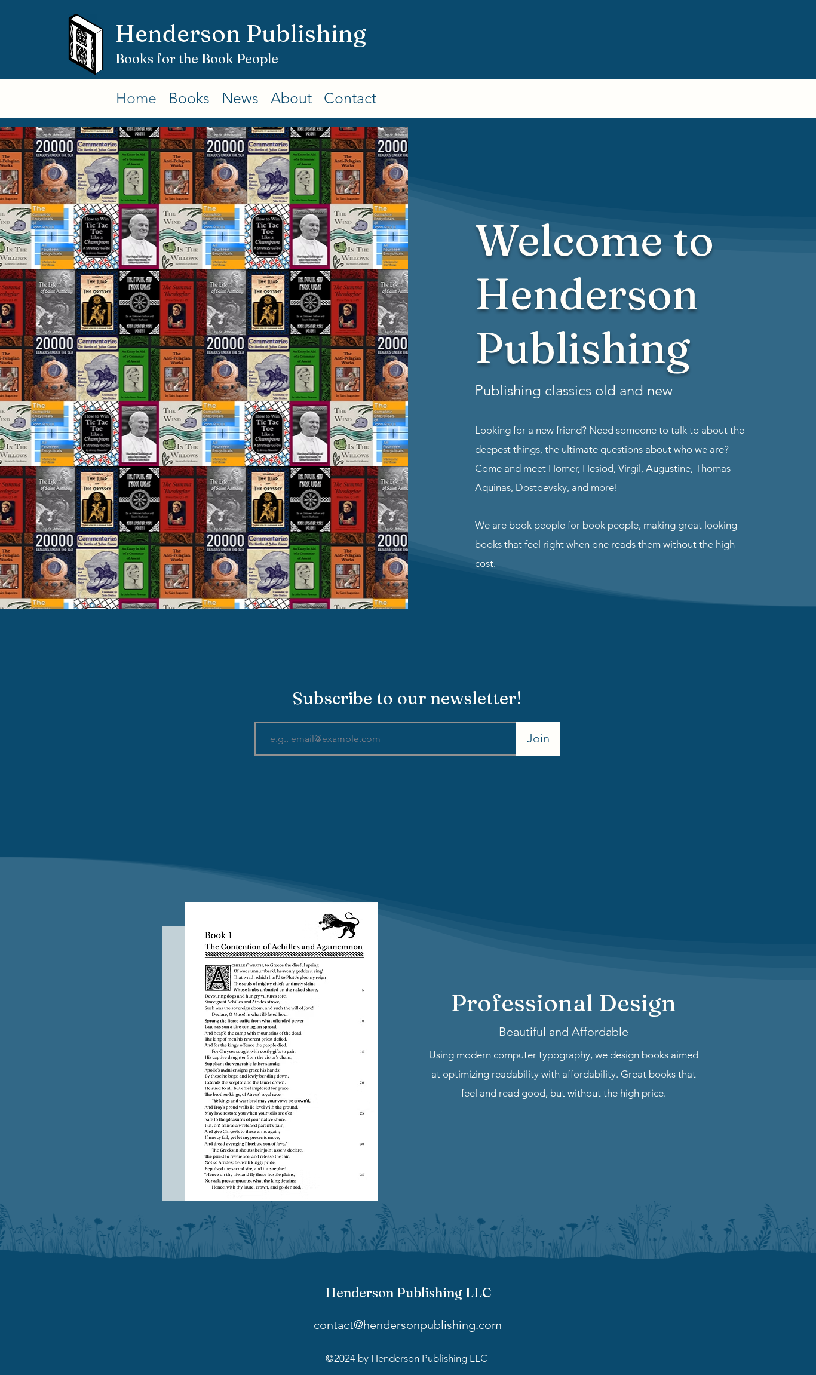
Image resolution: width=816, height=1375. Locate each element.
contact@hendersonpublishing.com (408, 1325)
